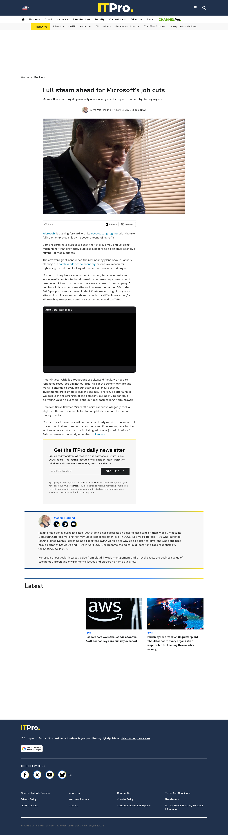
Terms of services (90, 482)
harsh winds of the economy (77, 264)
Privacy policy (28, 799)
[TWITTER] (57, 524)
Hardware (62, 19)
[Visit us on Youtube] (50, 775)
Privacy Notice (71, 485)
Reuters (100, 434)
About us (74, 793)
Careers (73, 805)
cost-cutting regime (104, 233)
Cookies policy (125, 799)
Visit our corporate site (135, 738)
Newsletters (172, 799)
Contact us (123, 793)
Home (25, 77)
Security (99, 19)
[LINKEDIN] (66, 524)
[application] (89, 339)
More (150, 19)
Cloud (48, 19)
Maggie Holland (102, 110)
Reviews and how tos (127, 26)
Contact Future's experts (35, 793)
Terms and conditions (177, 793)
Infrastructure (81, 19)
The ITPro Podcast (154, 26)
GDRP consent (29, 805)
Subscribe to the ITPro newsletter (72, 26)
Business (34, 19)
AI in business (103, 26)
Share (50, 224)
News (143, 109)
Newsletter (129, 224)
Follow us (113, 224)
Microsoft (49, 233)
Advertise (136, 19)
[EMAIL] (74, 524)
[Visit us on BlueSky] (60, 775)
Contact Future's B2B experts (134, 805)
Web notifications (79, 799)
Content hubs (117, 19)
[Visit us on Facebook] (25, 775)
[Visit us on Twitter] (37, 775)
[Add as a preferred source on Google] (32, 748)
